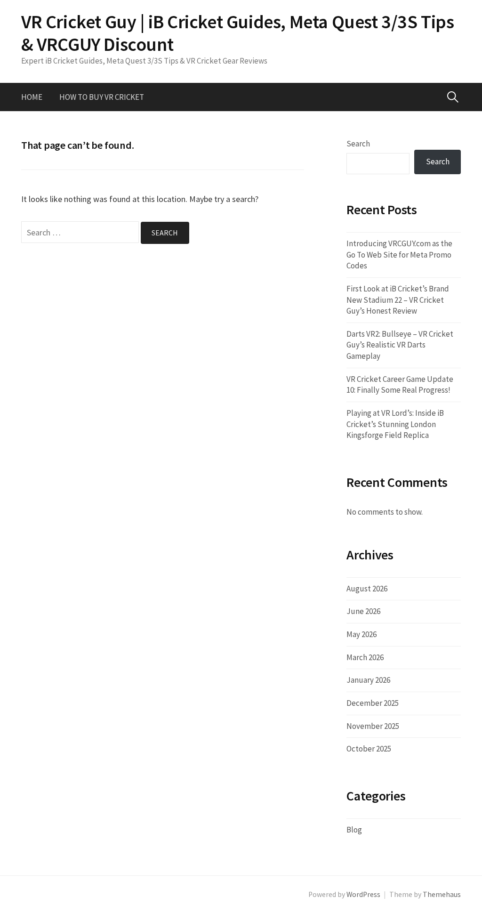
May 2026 (361, 634)
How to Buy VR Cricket (101, 97)
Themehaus (442, 894)
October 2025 (368, 748)
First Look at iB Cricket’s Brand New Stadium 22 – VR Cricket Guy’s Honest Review (397, 299)
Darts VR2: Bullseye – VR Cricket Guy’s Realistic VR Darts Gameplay (399, 345)
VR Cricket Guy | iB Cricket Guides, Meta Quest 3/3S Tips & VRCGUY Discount (237, 33)
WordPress (363, 894)
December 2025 (372, 703)
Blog (354, 829)
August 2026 (366, 588)
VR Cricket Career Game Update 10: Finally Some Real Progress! (399, 385)
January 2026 (368, 680)
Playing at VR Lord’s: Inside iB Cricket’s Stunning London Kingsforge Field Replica (395, 424)
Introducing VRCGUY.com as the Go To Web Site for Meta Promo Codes (399, 254)
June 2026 (363, 611)
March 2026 (365, 657)
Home (31, 97)
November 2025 (372, 726)
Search (358, 143)
